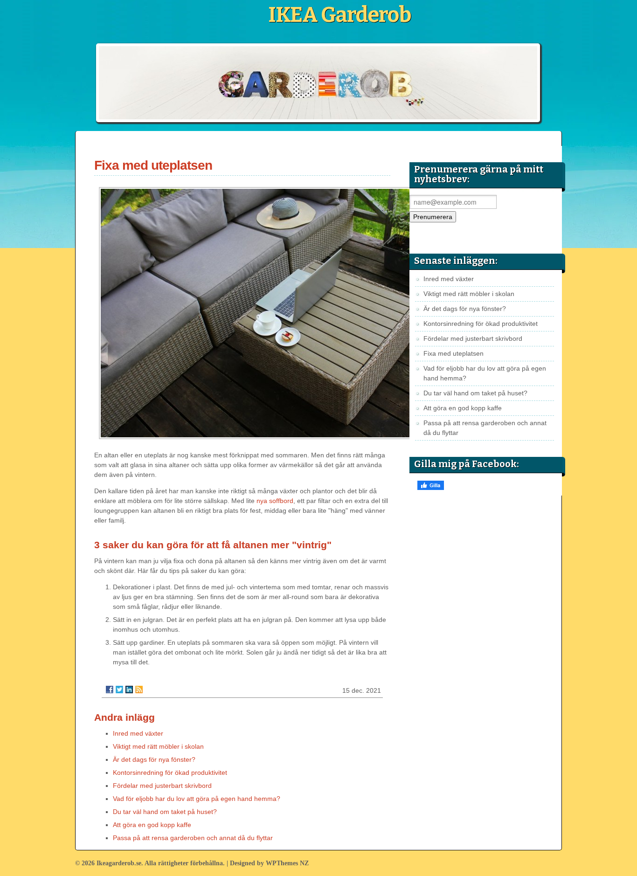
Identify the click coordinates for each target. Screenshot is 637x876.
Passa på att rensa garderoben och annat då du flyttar (193, 838)
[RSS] (139, 689)
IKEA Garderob (339, 15)
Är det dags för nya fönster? (154, 759)
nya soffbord (274, 500)
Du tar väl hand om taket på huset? (165, 811)
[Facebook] (109, 689)
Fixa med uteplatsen (453, 353)
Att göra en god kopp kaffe (152, 824)
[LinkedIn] (129, 689)
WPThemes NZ (287, 863)
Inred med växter (138, 733)
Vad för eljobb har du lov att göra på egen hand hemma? (196, 798)
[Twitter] (119, 689)
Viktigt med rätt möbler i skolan (158, 746)
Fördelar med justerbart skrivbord (162, 785)
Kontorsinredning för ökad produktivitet (170, 772)
